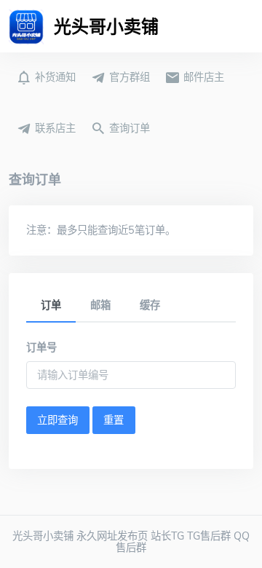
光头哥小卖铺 (43, 536)
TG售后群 (209, 536)
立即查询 (57, 420)
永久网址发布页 (112, 536)
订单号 (41, 347)
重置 (113, 420)
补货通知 (54, 77)
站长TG (167, 536)
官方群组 (128, 77)
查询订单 (128, 128)
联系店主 (54, 128)
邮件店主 (202, 77)
